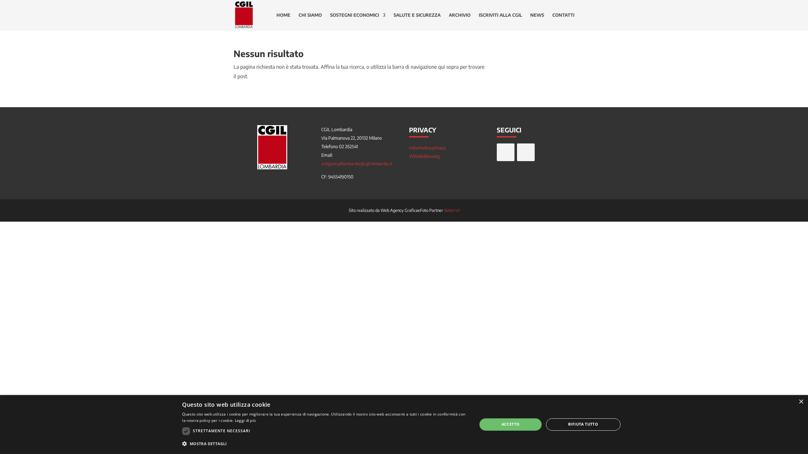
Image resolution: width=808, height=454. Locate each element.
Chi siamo (310, 15)
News (537, 15)
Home (283, 15)
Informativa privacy (427, 147)
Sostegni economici (354, 15)
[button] (325, 444)
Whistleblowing (424, 156)
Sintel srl (452, 210)
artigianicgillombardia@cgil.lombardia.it (356, 163)
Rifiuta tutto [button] (583, 424)
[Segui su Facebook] (505, 152)
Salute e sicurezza (417, 15)
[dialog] (404, 424)
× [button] (801, 401)
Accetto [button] (511, 424)
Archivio (460, 15)
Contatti (563, 15)
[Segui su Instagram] (526, 152)
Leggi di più (245, 420)
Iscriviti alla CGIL (500, 15)
